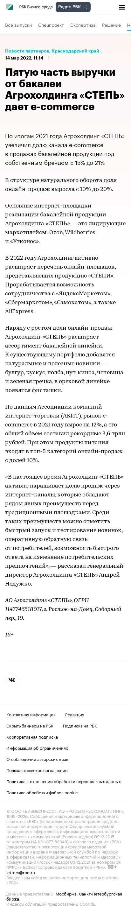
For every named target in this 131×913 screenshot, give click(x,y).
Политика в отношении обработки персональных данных (63, 781)
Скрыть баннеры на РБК (29, 725)
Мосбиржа (66, 893)
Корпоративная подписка (32, 736)
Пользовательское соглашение (36, 770)
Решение (111, 24)
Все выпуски (18, 24)
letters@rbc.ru (20, 872)
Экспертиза (83, 24)
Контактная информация (31, 714)
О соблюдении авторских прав (37, 758)
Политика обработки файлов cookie (42, 792)
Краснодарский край (75, 51)
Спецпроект (51, 24)
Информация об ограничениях (37, 747)
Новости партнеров (27, 51)
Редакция (74, 714)
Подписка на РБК (80, 725)
